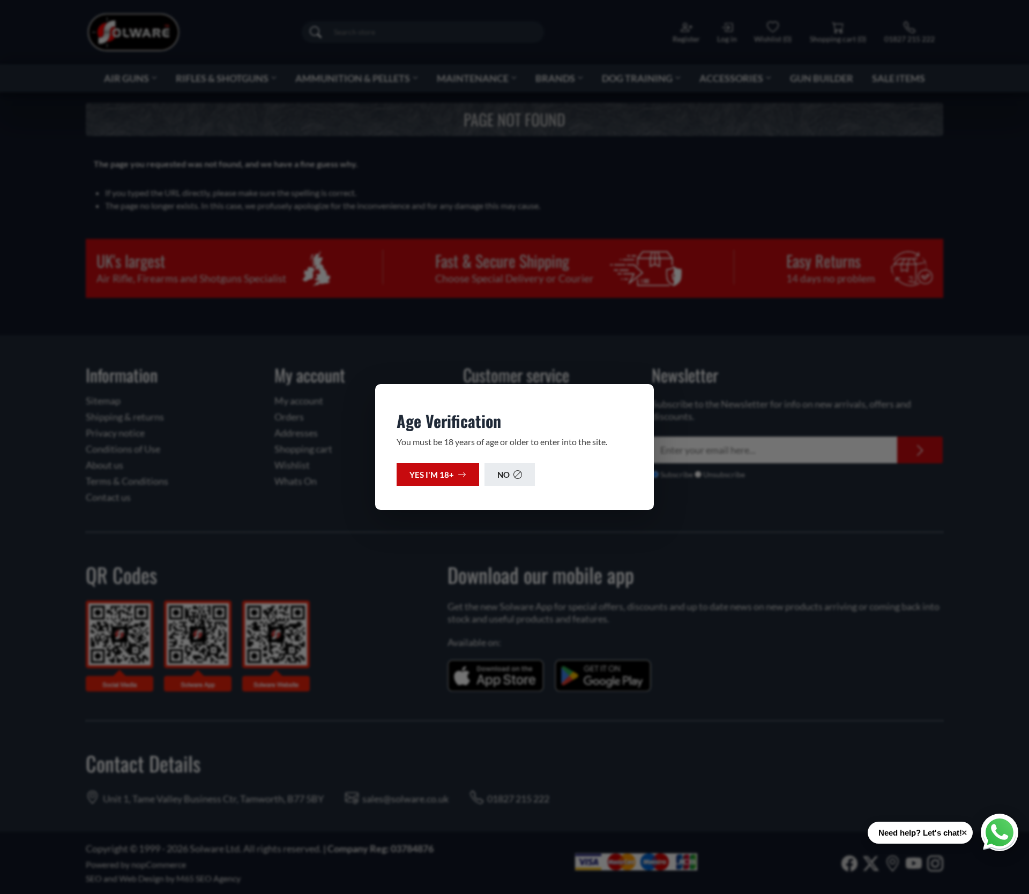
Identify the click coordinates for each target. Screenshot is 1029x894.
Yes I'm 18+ (431, 474)
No (503, 474)
